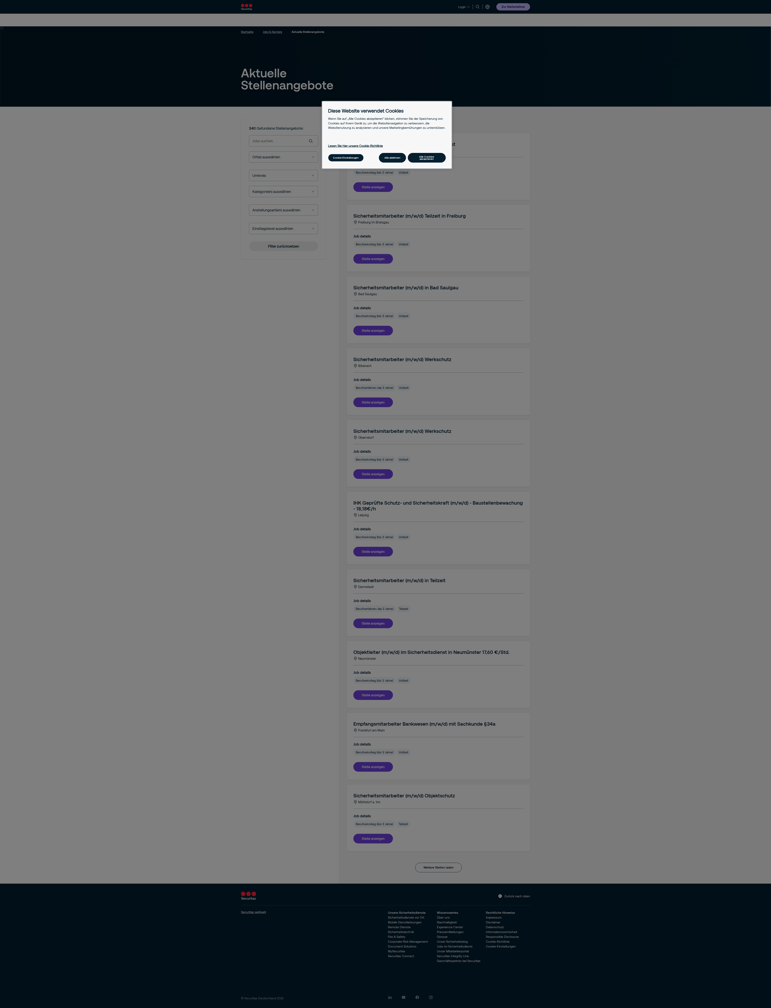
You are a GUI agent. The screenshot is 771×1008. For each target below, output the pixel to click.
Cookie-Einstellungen (346, 157)
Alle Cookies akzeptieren (426, 157)
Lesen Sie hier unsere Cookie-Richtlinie (355, 146)
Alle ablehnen (392, 157)
